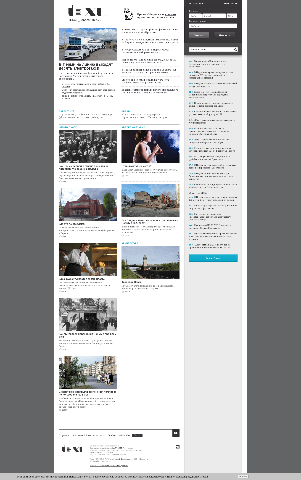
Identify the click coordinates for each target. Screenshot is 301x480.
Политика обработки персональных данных (109, 465)
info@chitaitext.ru (122, 459)
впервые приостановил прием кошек (156, 16)
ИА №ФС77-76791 (119, 448)
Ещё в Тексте (213, 257)
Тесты (137, 435)
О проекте (64, 435)
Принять (243, 476)
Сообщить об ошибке (119, 435)
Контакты (78, 435)
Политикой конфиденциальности (187, 476)
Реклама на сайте (95, 435)
